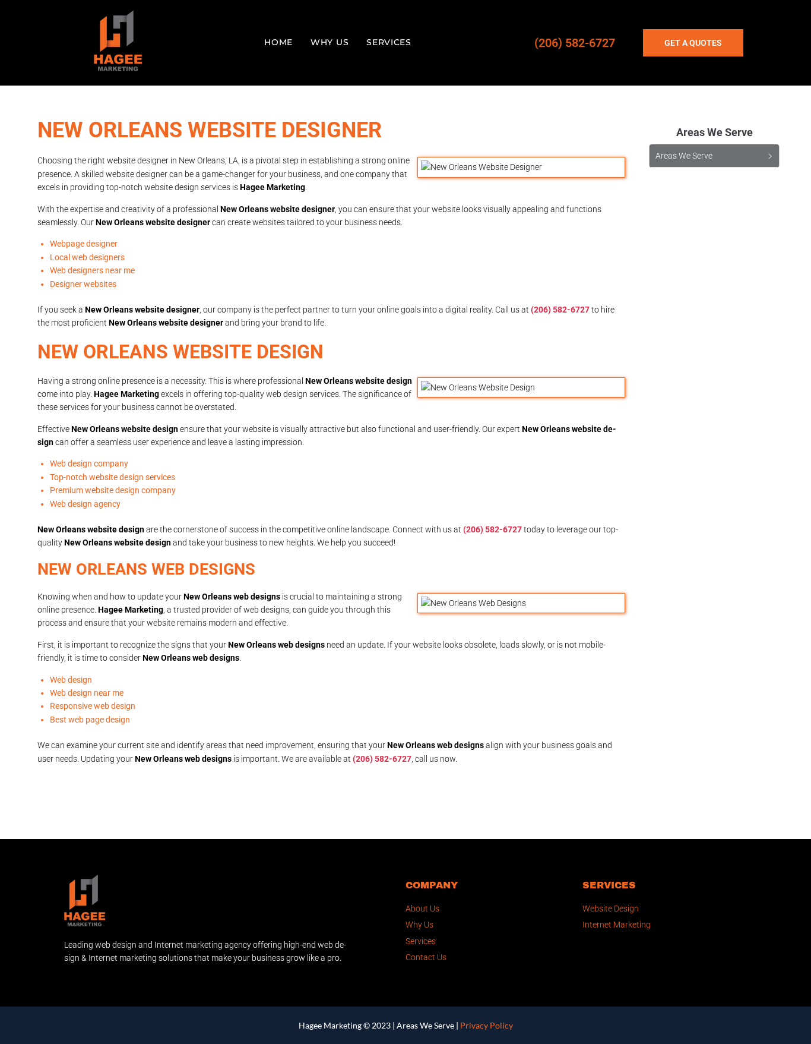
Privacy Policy (486, 1025)
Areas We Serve (425, 1025)
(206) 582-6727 (574, 43)
